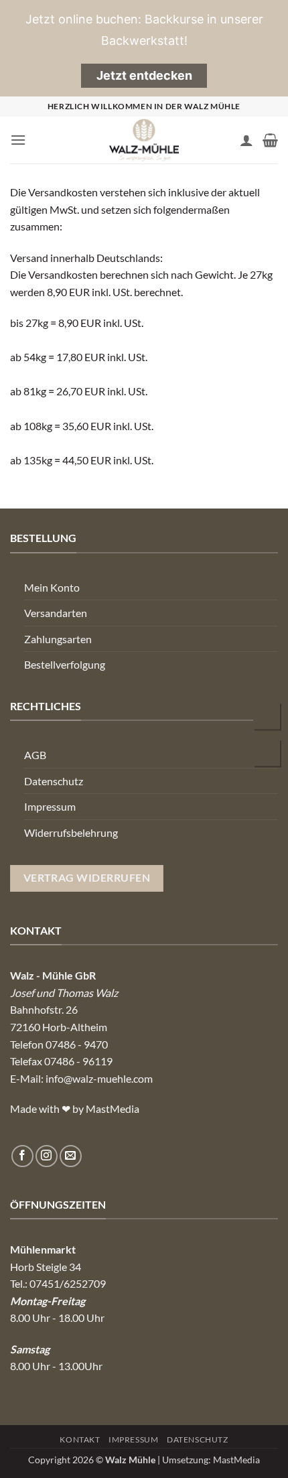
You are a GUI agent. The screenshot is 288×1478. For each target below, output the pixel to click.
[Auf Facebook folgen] (22, 1156)
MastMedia (236, 1459)
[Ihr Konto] (246, 140)
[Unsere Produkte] (267, 754)
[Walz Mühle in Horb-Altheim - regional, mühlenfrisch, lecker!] (144, 140)
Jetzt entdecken (144, 75)
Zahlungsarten (58, 638)
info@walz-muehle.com (99, 1078)
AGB (35, 754)
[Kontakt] (267, 717)
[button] (18, 139)
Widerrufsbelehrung (71, 832)
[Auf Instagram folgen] (46, 1156)
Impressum (50, 806)
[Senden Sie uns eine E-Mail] (71, 1156)
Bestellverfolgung (64, 664)
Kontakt (80, 1439)
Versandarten (55, 612)
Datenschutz (53, 781)
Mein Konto (52, 587)
